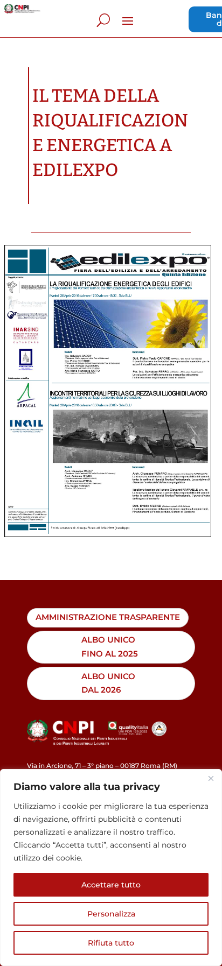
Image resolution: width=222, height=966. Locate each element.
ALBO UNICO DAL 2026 (108, 683)
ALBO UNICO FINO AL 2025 (109, 646)
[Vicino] (210, 778)
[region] (111, 867)
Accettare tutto (111, 885)
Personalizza (111, 914)
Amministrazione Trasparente (108, 617)
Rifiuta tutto (111, 943)
